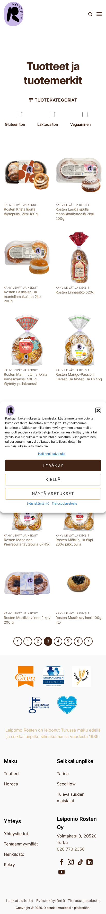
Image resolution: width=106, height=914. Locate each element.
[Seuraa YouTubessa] (61, 872)
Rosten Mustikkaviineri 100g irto (78, 620)
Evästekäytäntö (37, 503)
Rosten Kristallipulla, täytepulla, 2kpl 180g (21, 211)
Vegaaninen (80, 124)
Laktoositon (47, 124)
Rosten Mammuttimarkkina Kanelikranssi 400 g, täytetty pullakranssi (25, 378)
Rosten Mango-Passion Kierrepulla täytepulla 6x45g (79, 376)
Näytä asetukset (53, 493)
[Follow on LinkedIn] (89, 862)
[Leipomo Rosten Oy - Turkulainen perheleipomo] (29, 14)
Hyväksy (53, 465)
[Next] (88, 641)
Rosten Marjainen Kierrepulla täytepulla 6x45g (27, 542)
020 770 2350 (71, 849)
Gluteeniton (15, 124)
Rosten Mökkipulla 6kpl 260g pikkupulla (74, 542)
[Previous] (17, 641)
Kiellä (53, 479)
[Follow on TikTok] (80, 862)
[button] (98, 410)
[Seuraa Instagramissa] (71, 862)
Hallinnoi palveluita (52, 453)
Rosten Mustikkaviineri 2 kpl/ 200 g (27, 620)
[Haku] (90, 14)
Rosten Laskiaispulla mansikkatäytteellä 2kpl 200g (75, 213)
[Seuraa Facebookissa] (61, 862)
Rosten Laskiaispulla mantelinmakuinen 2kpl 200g (22, 296)
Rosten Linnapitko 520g (75, 292)
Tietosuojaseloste (64, 503)
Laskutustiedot (19, 901)
